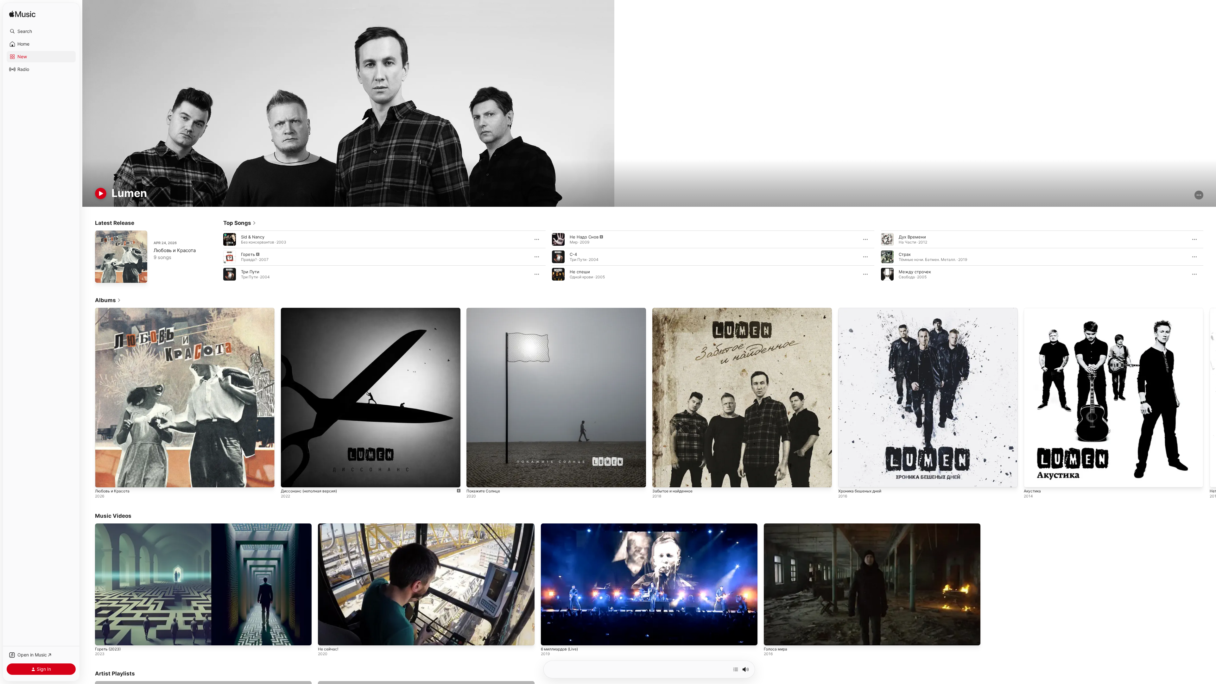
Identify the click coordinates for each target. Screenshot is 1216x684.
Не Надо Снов (584, 236)
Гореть (248, 254)
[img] (22, 14)
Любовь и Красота (175, 250)
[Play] (100, 193)
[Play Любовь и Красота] (103, 275)
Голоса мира (775, 649)
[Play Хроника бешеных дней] (846, 479)
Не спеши (580, 271)
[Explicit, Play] (229, 256)
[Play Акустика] (1031, 479)
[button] (41, 31)
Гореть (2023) (108, 649)
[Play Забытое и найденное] (660, 479)
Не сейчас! (328, 649)
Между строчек (915, 271)
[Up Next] (735, 669)
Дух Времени (912, 236)
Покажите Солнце (485, 310)
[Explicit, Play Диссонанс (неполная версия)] (289, 479)
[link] (239, 222)
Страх (905, 254)
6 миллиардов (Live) (559, 649)
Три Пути (250, 271)
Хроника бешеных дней (862, 310)
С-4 (573, 254)
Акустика (1033, 310)
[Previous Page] (216, 257)
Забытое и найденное (675, 310)
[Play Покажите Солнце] (474, 479)
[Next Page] (1209, 257)
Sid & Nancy (252, 236)
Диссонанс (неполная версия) (312, 310)
